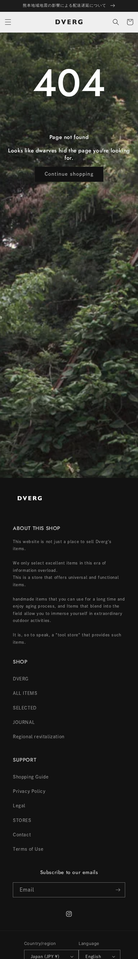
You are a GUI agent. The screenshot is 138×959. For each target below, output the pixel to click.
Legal (19, 805)
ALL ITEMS (25, 693)
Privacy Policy (29, 791)
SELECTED (25, 708)
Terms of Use (28, 849)
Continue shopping (69, 174)
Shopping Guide (30, 777)
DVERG (21, 679)
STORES (22, 820)
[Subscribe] (118, 889)
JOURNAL (24, 722)
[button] (8, 22)
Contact (22, 834)
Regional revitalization (39, 736)
